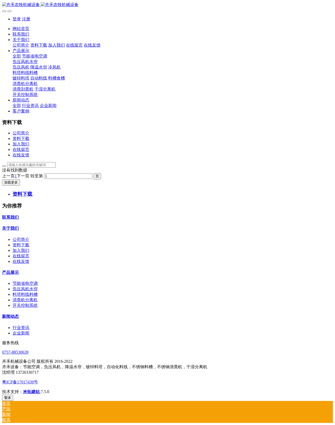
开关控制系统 (25, 305)
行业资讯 (21, 327)
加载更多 (11, 182)
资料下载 (21, 138)
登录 (17, 19)
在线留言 (21, 149)
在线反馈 (21, 155)
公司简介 (21, 133)
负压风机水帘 (25, 289)
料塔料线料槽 (25, 294)
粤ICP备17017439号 (20, 382)
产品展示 (10, 272)
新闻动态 (10, 316)
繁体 (7, 398)
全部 (17, 56)
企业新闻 (21, 333)
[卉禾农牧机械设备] (167, 5)
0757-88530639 (15, 352)
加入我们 (21, 144)
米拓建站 (32, 391)
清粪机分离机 (25, 300)
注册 (26, 19)
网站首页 (21, 28)
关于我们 (10, 228)
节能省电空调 (25, 283)
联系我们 (10, 217)
